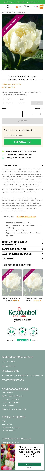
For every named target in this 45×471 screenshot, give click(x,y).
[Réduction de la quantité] (25, 114)
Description (9, 165)
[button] (41, 44)
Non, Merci (29, 467)
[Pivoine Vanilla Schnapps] (12, 282)
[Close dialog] (42, 445)
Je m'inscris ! (29, 464)
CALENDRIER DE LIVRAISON (17, 254)
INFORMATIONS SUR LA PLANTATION (14, 243)
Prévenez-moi (22, 142)
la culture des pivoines (26, 217)
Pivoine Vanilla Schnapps (11, 298)
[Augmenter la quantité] (40, 114)
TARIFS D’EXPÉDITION (14, 249)
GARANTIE (7, 258)
